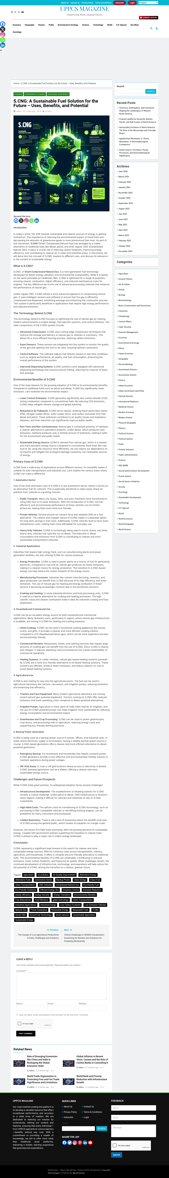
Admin (18, 111)
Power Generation (39, 910)
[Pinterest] (80, 1142)
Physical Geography (127, 423)
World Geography (126, 524)
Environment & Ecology (68, 25)
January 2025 (124, 246)
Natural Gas (20, 910)
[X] (21, 220)
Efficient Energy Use (49, 890)
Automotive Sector (43, 880)
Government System (127, 375)
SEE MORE (123, 465)
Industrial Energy (48, 905)
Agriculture (28, 875)
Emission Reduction (92, 890)
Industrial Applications (25, 905)
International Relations (129, 401)
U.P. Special (121, 25)
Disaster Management (128, 332)
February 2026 (125, 182)
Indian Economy (126, 385)
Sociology (17, 32)
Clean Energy (80, 880)
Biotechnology (125, 300)
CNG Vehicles (45, 885)
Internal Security (126, 396)
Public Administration (128, 455)
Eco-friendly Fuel (91, 885)
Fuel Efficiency (41, 900)
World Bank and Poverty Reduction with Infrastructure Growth (91, 1079)
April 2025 (123, 230)
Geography (29, 25)
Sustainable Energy (24, 920)
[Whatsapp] (31, 220)
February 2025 (125, 240)
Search (120, 86)
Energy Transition (62, 895)
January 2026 (124, 187)
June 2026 (123, 171)
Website (82, 1003)
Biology (122, 295)
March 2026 (124, 176)
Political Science (126, 433)
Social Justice (125, 476)
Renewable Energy (59, 910)
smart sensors (62, 915)
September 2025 (126, 203)
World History (125, 529)
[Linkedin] (36, 220)
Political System (126, 439)
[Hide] (1, 50)
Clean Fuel (95, 880)
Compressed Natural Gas (67, 885)
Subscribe (119, 3)
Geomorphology (126, 364)
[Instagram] (26, 220)
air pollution (43, 875)
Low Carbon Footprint (70, 905)
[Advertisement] (84, 60)
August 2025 (124, 209)
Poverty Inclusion (126, 449)
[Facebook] (16, 220)
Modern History (125, 417)
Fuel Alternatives (23, 900)
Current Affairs (125, 321)
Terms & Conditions (103, 3)
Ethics (121, 348)
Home (16, 83)
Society (122, 487)
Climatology (124, 316)
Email (51, 1003)
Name (19, 1003)
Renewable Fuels (80, 910)
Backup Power (63, 880)
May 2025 (123, 224)
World (109, 25)
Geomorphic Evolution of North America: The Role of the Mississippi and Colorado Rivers (137, 130)
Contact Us (75, 3)
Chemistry (123, 311)
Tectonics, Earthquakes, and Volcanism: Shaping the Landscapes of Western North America (137, 111)
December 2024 (125, 251)
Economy (17, 25)
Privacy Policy (87, 3)
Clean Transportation (25, 885)
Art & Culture (124, 284)
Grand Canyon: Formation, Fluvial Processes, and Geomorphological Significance (134, 153)
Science (85, 25)
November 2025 (125, 193)
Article (121, 289)
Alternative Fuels (23, 880)
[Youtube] (90, 1142)
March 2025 (124, 235)
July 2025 (123, 214)
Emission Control (71, 890)
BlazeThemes (79, 1173)
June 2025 (123, 219)
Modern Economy (126, 412)
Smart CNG (20, 915)
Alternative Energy (88, 875)
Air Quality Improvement (64, 875)
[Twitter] (69, 1142)
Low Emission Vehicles (95, 905)
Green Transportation (83, 900)
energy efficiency (23, 895)
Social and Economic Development (134, 471)
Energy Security (42, 895)
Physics (122, 428)
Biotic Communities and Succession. (135, 305)
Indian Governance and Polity (131, 391)
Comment (21, 971)
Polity (51, 25)
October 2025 (124, 198)
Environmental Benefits (85, 895)
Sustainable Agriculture (84, 915)
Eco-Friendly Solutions (25, 890)
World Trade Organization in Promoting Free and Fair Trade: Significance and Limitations (43, 1079)
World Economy (126, 519)
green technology (61, 900)
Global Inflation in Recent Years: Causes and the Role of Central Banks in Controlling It (92, 1059)
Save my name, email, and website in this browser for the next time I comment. (54, 1015)
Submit (116, 1154)
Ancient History (125, 279)
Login (132, 3)
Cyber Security (125, 327)
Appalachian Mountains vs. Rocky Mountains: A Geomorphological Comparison (134, 141)
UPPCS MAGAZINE (84, 8)
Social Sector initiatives (129, 481)
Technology (98, 25)
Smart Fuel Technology (40, 915)
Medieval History (126, 407)
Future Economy (126, 353)
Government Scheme (128, 369)
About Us (65, 3)
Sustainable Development (58, 94)
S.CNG (96, 910)
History (41, 25)
